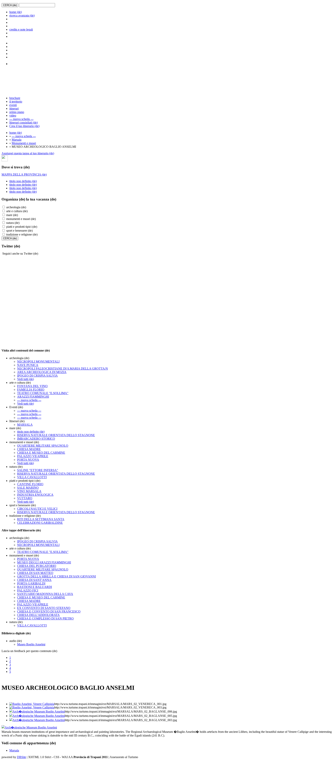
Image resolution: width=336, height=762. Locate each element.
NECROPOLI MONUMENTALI (38, 361)
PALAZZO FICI (27, 590)
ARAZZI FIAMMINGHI (33, 396)
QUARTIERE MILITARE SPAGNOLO (42, 445)
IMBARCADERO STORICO (36, 438)
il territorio (15, 101)
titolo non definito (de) (23, 181)
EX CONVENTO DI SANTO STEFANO (43, 608)
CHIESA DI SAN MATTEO (35, 573)
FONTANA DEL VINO (32, 386)
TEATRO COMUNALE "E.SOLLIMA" (42, 393)
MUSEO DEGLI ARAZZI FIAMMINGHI (44, 562)
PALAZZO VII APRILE (32, 456)
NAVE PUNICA (27, 365)
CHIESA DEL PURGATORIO (36, 566)
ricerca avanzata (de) (22, 15)
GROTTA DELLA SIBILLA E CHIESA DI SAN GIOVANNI (56, 576)
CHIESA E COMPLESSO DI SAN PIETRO (45, 618)
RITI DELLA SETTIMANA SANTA (40, 519)
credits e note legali (21, 29)
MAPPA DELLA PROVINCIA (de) (24, 174)
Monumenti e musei (24, 143)
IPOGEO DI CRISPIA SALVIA (37, 375)
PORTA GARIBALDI (31, 583)
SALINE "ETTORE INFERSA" (37, 470)
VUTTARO (24, 498)
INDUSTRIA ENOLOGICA (35, 494)
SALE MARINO (28, 487)
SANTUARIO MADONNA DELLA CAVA (45, 594)
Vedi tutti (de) (25, 379)
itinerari (14, 108)
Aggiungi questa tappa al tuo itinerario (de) (28, 153)
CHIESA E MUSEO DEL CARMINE (41, 452)
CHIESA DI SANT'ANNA (34, 580)
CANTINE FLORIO (30, 484)
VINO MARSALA (29, 491)
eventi (13, 105)
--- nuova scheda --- (21, 119)
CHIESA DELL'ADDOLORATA (38, 615)
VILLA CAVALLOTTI (32, 477)
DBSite (21, 757)
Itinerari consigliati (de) (23, 122)
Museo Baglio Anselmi (31, 644)
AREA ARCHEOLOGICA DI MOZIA (41, 372)
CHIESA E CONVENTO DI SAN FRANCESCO (48, 611)
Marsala (16, 139)
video (12, 115)
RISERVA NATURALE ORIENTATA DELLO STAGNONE (56, 435)
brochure (14, 98)
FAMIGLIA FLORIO (30, 389)
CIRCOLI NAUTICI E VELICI (37, 508)
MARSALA (25, 424)
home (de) (15, 12)
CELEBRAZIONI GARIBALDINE (40, 522)
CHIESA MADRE (29, 449)
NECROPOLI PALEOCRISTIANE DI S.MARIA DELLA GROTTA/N (62, 368)
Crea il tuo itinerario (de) (24, 126)
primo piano (16, 112)
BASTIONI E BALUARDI (34, 587)
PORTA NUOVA (28, 459)
